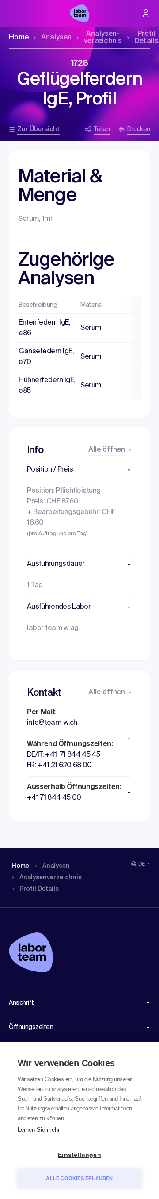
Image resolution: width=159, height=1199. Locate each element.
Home (19, 37)
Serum (90, 328)
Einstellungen (79, 1155)
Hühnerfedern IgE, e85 (47, 386)
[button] (79, 469)
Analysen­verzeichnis (103, 38)
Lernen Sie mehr (39, 1129)
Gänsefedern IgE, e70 (46, 357)
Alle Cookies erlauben (79, 1178)
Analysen (56, 37)
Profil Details (146, 38)
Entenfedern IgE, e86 (44, 328)
